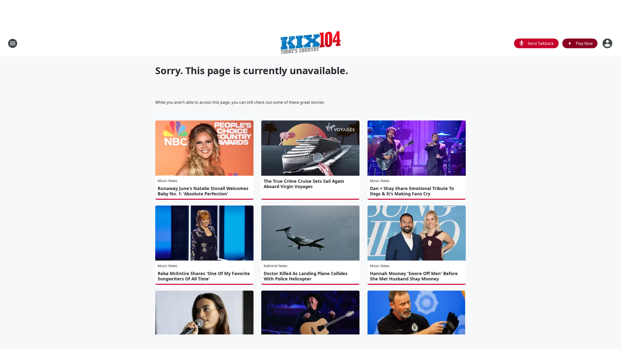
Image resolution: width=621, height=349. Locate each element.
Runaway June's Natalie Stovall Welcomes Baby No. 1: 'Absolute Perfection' (203, 191)
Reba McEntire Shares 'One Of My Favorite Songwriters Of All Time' (204, 276)
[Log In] (608, 43)
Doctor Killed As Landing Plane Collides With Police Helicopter (305, 276)
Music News (167, 180)
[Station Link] (310, 43)
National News (275, 265)
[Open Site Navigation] (12, 43)
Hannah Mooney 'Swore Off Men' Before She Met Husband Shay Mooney (414, 276)
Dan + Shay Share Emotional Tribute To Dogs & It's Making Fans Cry (412, 191)
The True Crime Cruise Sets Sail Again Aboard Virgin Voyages (304, 183)
